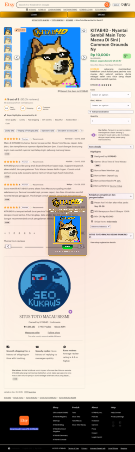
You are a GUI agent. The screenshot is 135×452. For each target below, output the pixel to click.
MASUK (68, 246)
